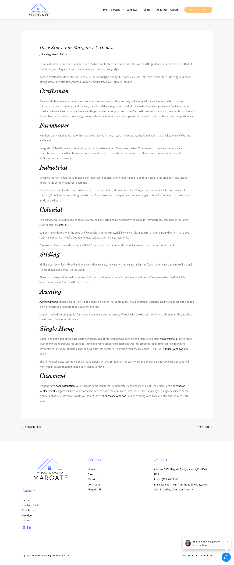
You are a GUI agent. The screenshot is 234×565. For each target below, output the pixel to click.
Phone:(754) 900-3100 (166, 479)
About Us (161, 9)
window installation (171, 339)
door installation (65, 386)
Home (104, 9)
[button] (198, 10)
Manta (25, 500)
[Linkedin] (23, 527)
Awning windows (48, 301)
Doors (146, 9)
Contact (174, 9)
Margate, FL (94, 489)
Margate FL (62, 225)
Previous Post (31, 426)
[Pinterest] (29, 527)
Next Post (205, 426)
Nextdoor (27, 515)
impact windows (173, 349)
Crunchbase (28, 510)
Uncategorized (49, 54)
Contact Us (94, 484)
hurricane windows (115, 396)
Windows (132, 9)
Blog (90, 474)
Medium (26, 520)
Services (116, 9)
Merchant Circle (30, 505)
